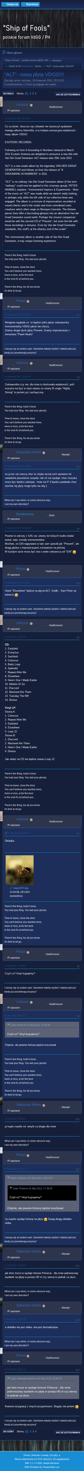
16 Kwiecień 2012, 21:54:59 (17, 466)
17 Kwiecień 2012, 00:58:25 (17, 528)
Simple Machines (51, 1463)
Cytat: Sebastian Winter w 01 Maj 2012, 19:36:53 (36, 1378)
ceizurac (22, 104)
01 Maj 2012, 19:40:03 (14, 1319)
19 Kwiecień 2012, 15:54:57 (17, 583)
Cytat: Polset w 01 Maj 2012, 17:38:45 (30, 1025)
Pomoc (27, 1455)
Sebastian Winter (28, 452)
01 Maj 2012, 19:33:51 (14, 1118)
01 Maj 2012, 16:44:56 (18, 833)
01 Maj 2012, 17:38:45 (14, 965)
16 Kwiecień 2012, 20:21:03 (17, 118)
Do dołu (8, 93)
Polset (20, 301)
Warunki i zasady (40, 1455)
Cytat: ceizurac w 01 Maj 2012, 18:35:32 (31, 1178)
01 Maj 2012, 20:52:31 (14, 1369)
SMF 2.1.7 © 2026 (33, 1463)
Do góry (8, 1431)
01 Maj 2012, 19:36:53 (14, 1265)
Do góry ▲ (55, 1455)
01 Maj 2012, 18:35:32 (14, 1015)
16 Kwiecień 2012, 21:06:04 (17, 376)
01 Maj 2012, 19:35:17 (14, 1169)
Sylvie (38, 66)
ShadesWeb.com (51, 1467)
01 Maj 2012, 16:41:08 (14, 637)
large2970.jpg (20, 888)
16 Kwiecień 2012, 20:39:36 (17, 314)
